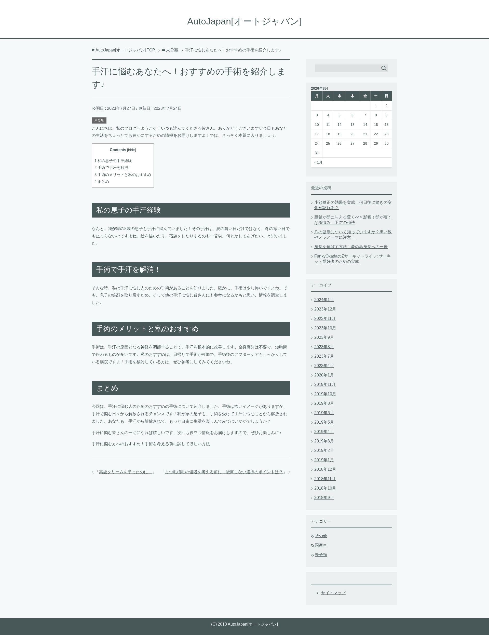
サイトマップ (333, 593)
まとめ (101, 181)
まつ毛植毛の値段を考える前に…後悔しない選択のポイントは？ (224, 472)
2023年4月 (324, 365)
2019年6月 (324, 413)
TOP (125, 50)
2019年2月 (324, 450)
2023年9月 (324, 337)
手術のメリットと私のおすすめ (122, 174)
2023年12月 (325, 309)
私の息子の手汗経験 (113, 160)
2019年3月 (324, 441)
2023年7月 (324, 356)
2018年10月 (325, 488)
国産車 (321, 545)
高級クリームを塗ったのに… (125, 472)
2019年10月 (325, 394)
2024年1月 (324, 300)
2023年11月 (325, 318)
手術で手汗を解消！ (113, 167)
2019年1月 (324, 460)
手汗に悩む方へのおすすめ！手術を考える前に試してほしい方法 (151, 444)
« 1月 (318, 162)
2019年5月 (324, 422)
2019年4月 (324, 431)
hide (131, 150)
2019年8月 (324, 403)
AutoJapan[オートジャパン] (244, 21)
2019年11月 (325, 384)
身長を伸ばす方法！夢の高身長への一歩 (351, 247)
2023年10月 (325, 328)
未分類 (99, 120)
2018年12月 (325, 469)
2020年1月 (324, 375)
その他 (321, 536)
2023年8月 (324, 347)
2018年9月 (324, 497)
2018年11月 (325, 479)
